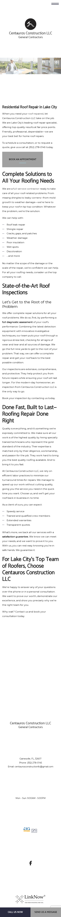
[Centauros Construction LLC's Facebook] (30, 864)
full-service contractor (26, 188)
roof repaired (36, 113)
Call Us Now (15, 912)
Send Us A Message (45, 912)
